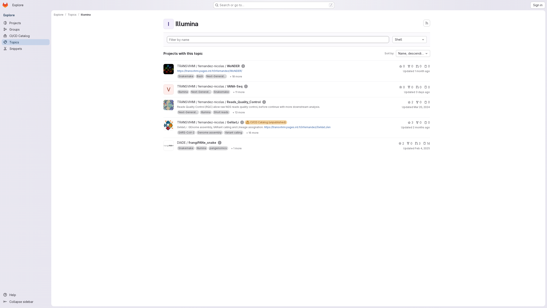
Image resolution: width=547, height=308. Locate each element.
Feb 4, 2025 (422, 148)
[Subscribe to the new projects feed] (426, 23)
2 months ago (421, 127)
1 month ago (422, 71)
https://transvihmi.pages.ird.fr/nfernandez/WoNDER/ (209, 71)
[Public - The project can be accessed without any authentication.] (243, 66)
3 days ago (423, 92)
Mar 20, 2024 (422, 107)
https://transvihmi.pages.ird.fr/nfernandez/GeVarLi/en (297, 127)
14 (428, 143)
